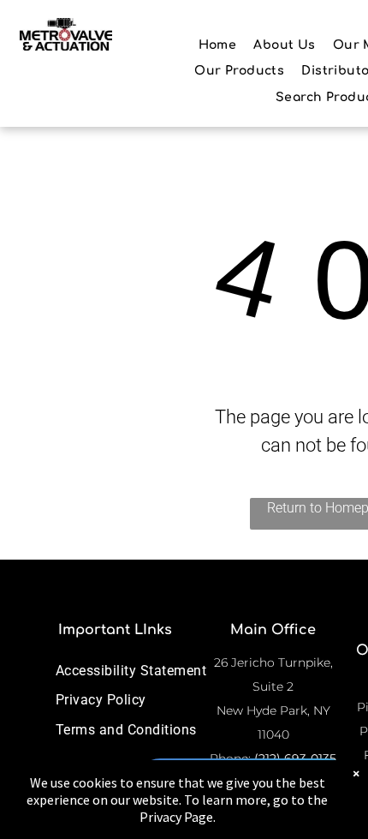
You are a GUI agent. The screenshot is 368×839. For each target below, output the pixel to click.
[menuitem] (218, 45)
